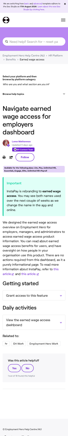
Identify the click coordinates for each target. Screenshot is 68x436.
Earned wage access (32, 59)
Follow (25, 157)
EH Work (18, 343)
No (27, 368)
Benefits (11, 59)
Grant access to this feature (27, 295)
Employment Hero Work (44, 343)
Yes (14, 368)
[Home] (6, 20)
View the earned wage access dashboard (28, 322)
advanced (37, 3)
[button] (34, 94)
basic (26, 3)
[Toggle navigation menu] (63, 20)
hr (6, 343)
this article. (28, 274)
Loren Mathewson (21, 141)
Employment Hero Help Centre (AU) (24, 55)
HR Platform (56, 55)
